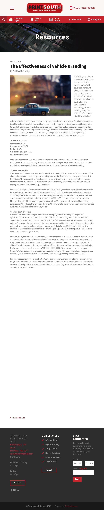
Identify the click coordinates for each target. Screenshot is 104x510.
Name (75, 459)
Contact (17, 483)
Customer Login (18, 19)
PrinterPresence (71, 506)
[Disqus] (52, 307)
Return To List (18, 417)
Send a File (38, 19)
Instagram (96, 19)
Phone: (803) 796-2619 (84, 8)
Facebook (76, 19)
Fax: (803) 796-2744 (19, 450)
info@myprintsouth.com (21, 453)
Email (75, 468)
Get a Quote (57, 19)
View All (49, 470)
